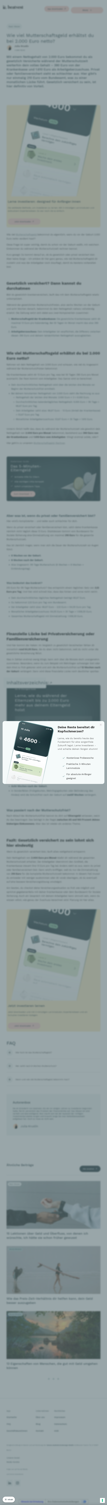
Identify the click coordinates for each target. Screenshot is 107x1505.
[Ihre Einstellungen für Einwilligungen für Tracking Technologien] (102, 1500)
